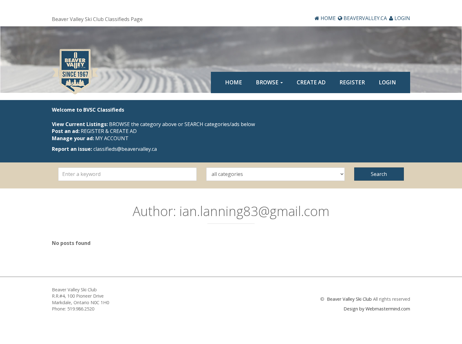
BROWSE (268, 82)
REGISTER (352, 82)
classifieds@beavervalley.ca (125, 149)
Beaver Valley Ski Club (349, 299)
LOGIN (401, 18)
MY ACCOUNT (112, 138)
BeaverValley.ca (364, 18)
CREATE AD (311, 82)
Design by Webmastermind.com (377, 309)
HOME (327, 18)
